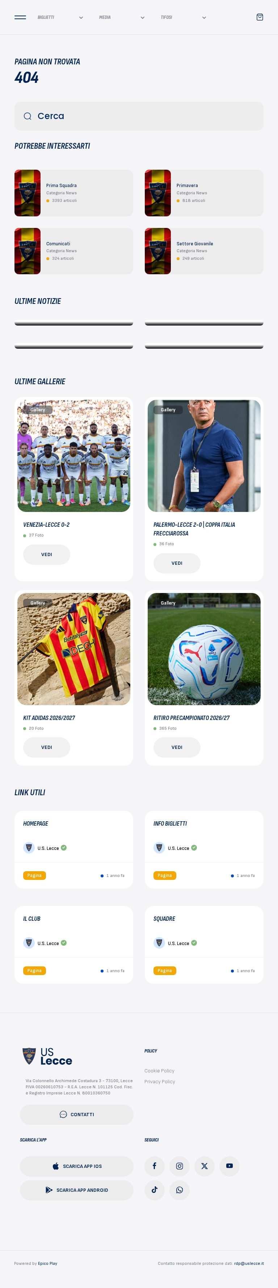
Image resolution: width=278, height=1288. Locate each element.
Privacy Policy (159, 1082)
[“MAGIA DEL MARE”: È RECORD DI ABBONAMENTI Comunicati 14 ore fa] (204, 323)
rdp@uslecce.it (249, 1263)
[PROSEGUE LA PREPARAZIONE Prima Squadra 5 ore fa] (73, 323)
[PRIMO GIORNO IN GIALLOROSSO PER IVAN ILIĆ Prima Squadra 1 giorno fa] (204, 346)
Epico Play (47, 1263)
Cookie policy (159, 1071)
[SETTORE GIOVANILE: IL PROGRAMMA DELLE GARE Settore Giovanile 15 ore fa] (73, 346)
